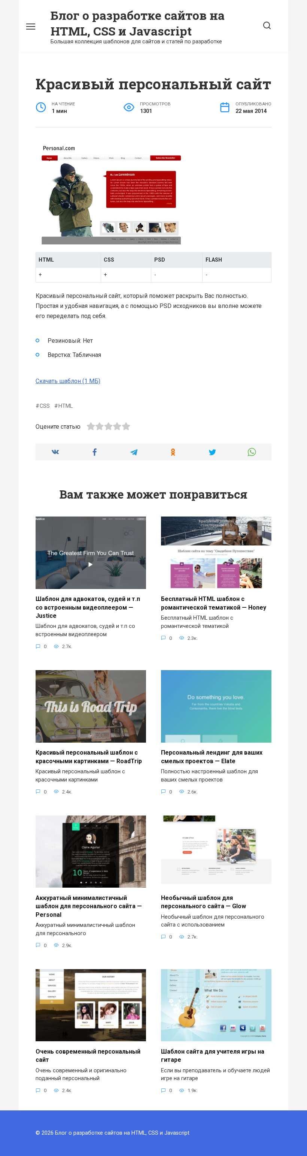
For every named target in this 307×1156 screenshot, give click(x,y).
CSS (45, 406)
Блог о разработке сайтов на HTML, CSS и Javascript (138, 23)
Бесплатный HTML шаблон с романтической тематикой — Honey (213, 603)
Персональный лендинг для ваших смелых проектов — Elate (211, 756)
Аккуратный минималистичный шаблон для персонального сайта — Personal (89, 906)
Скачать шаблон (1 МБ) (68, 381)
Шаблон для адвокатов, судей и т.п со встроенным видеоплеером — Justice (88, 607)
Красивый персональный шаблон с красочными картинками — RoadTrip (89, 756)
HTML (65, 406)
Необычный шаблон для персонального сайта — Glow (203, 901)
